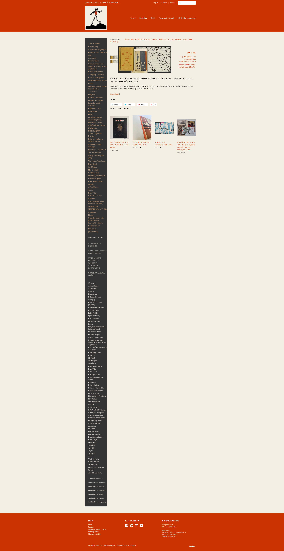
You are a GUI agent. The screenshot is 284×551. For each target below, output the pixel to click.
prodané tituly (93, 232)
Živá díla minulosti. (95, 153)
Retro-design (92, 440)
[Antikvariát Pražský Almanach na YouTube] (141, 526)
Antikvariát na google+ (96, 494)
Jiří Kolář (91, 358)
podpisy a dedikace (95, 423)
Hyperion (91, 355)
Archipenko (92, 212)
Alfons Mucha (93, 187)
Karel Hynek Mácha (95, 366)
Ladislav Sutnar (93, 393)
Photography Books (95, 420)
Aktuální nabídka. (94, 44)
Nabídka (143, 18)
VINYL (91, 456)
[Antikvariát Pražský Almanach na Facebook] (126, 526)
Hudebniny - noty (94, 352)
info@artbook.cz (167, 525)
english (155, 3)
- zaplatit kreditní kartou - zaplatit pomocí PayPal (186, 66)
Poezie (90, 83)
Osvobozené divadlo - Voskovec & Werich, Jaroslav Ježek (96, 203)
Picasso (90, 215)
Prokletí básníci (93, 431)
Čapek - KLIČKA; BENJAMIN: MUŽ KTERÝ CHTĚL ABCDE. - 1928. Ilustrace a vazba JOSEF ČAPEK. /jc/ (152, 80)
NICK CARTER (94, 407)
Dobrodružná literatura (96, 307)
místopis (91, 404)
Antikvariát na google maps (97, 502)
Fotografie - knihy (94, 108)
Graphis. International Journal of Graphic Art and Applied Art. (97, 66)
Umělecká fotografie (95, 98)
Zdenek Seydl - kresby (96, 467)
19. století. (91, 283)
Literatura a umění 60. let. (97, 150)
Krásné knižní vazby (95, 391)
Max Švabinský (93, 170)
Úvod (133, 18)
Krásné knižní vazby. (95, 72)
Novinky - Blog (95, 237)
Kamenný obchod (166, 18)
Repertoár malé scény (95, 437)
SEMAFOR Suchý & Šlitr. (97, 209)
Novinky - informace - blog (97, 529)
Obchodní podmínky (187, 18)
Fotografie (91, 95)
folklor (90, 324)
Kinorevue (92, 382)
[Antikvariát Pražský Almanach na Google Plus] (136, 526)
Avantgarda (92, 58)
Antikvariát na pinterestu (96, 490)
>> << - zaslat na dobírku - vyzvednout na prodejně (187, 59)
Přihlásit (172, 2)
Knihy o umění (93, 61)
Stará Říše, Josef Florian (96, 176)
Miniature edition (94, 402)
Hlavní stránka (115, 39)
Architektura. (92, 92)
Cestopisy (91, 300)
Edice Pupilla (93, 313)
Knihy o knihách (94, 385)
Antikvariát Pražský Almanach (113, 545)
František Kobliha (94, 332)
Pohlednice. (92, 229)
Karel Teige (92, 193)
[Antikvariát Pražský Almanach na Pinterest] (131, 526)
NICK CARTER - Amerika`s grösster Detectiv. (94, 133)
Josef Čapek (92, 167)
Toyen (90, 190)
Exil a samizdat (93, 318)
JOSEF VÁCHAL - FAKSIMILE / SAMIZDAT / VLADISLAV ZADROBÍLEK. (95, 263)
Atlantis (91, 291)
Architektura (92, 288)
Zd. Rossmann (93, 464)
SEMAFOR (92, 442)
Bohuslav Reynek (94, 179)
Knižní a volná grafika (96, 78)
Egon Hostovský (94, 316)
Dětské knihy (93, 128)
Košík (165, 3)
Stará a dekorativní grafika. (97, 80)
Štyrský (91, 470)
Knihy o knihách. (94, 226)
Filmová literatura (94, 321)
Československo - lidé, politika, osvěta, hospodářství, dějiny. (96, 220)
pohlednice (92, 426)
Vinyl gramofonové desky (97, 161)
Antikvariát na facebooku (97, 483)
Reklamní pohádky (95, 434)
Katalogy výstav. (94, 374)
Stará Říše (91, 445)
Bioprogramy (93, 111)
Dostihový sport (93, 310)
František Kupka (94, 334)
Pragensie (91, 429)
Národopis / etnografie (96, 413)
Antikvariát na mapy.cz (96, 498)
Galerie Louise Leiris (95, 337)
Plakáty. (91, 114)
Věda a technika (94, 462)
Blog (153, 18)
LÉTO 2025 (92, 399)
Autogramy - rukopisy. (96, 75)
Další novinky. (93, 47)
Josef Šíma (92, 363)
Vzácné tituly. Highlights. (97, 50)
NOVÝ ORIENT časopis (97, 410)
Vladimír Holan (93, 173)
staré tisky (91, 448)
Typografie (92, 453)
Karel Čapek (92, 164)
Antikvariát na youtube (96, 486)
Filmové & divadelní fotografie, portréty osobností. (95, 103)
